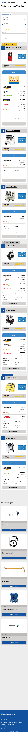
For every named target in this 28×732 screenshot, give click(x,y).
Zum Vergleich (14, 530)
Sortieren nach (5, 17)
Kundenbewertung (5, 27)
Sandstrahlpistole (8, 553)
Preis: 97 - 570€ (5, 23)
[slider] (2, 24)
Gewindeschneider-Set (9, 609)
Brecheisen (5, 581)
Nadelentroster (7, 637)
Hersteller (4, 32)
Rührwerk (5, 525)
